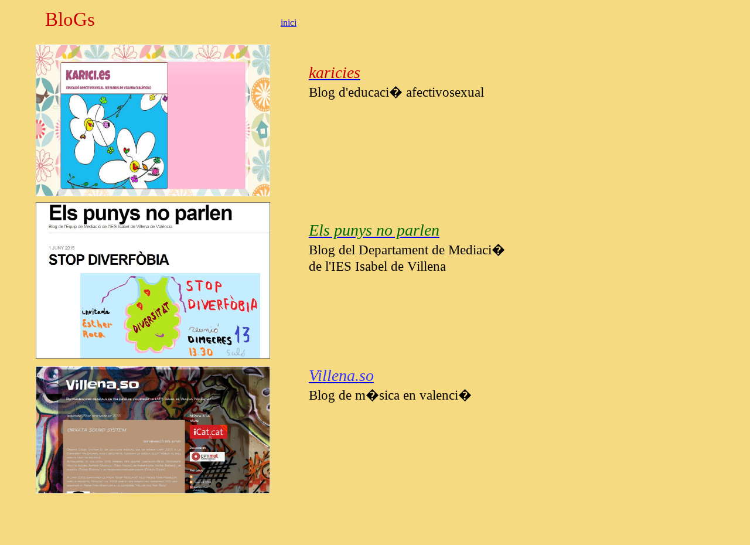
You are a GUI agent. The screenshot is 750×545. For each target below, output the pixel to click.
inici (288, 23)
